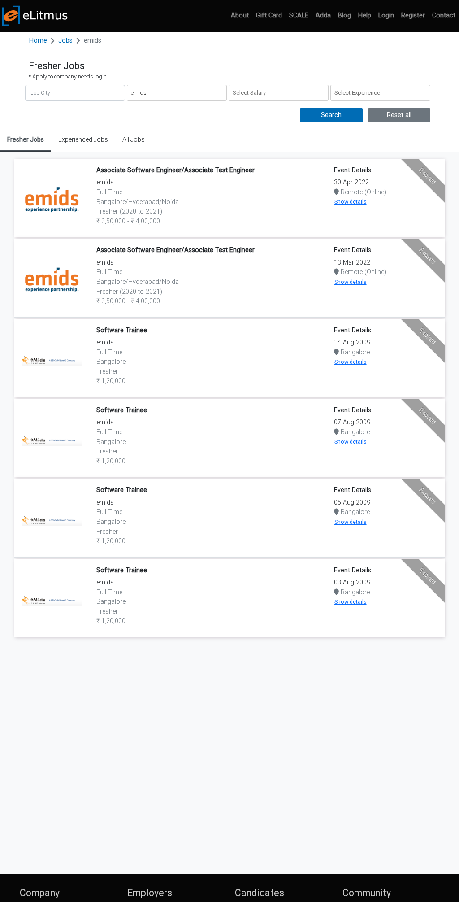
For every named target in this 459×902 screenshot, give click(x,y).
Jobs (65, 40)
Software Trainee (121, 330)
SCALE (298, 15)
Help (364, 15)
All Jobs (133, 139)
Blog (344, 15)
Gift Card (269, 15)
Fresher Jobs (25, 139)
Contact (443, 15)
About (240, 15)
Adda (323, 15)
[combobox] (279, 93)
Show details (350, 201)
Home (38, 40)
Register (413, 15)
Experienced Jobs (83, 139)
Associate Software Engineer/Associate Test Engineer (175, 170)
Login (386, 15)
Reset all (399, 115)
